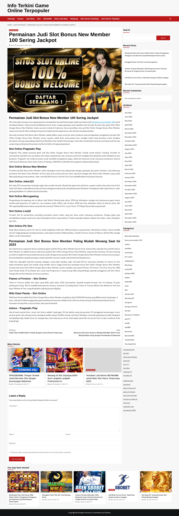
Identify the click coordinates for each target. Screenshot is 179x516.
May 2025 (128, 161)
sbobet (127, 277)
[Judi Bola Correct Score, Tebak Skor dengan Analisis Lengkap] (122, 481)
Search (126, 30)
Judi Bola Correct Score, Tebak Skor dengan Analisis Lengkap (146, 78)
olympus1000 (51, 370)
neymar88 (128, 269)
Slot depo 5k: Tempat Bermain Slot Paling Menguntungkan (146, 84)
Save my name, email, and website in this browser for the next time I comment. (41, 452)
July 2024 (128, 201)
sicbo (127, 286)
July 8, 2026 (119, 499)
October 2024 (130, 189)
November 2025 (130, 137)
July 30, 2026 (19, 504)
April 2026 (128, 125)
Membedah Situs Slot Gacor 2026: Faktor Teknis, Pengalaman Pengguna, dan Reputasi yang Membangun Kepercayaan (147, 54)
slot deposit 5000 (129, 410)
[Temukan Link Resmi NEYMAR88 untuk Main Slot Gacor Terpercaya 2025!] (103, 360)
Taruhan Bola (129, 340)
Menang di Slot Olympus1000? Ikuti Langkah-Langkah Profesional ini (63, 378)
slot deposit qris (129, 350)
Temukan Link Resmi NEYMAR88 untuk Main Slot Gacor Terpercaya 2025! (103, 378)
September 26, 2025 (21, 384)
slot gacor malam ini (130, 399)
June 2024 (128, 206)
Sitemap (11, 19)
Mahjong (74, 19)
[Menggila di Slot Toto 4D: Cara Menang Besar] (56, 481)
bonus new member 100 (133, 240)
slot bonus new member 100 (103, 122)
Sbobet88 (47, 19)
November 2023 (130, 222)
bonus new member (130, 357)
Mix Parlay (128, 265)
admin (12, 45)
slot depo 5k (127, 375)
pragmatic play (128, 406)
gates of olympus (129, 392)
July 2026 (128, 112)
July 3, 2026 (152, 499)
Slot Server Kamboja (89, 19)
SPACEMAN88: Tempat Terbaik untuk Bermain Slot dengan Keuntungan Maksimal (24, 378)
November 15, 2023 (22, 45)
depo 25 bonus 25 (129, 388)
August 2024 (129, 197)
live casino (128, 257)
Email (68, 434)
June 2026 (128, 117)
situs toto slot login (130, 395)
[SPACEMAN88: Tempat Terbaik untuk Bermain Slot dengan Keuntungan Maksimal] (25, 360)
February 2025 (130, 173)
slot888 (127, 327)
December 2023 (130, 218)
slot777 (127, 319)
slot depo (126, 368)
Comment (13, 406)
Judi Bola (30, 19)
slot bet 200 (129, 294)
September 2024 (131, 193)
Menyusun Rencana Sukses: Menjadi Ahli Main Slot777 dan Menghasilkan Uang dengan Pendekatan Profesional (97, 332)
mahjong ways (128, 381)
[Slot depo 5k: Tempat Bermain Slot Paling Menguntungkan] (156, 481)
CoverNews (96, 513)
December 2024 (130, 181)
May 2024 (128, 210)
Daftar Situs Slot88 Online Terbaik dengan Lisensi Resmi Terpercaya (35, 331)
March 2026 (129, 129)
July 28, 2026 (52, 499)
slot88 (127, 323)
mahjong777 (127, 372)
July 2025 (128, 153)
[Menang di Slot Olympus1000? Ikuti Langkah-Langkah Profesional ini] (64, 360)
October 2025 (130, 141)
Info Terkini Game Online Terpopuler (28, 8)
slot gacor (128, 302)
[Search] (170, 19)
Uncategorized (14, 30)
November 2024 (130, 185)
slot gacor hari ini (131, 306)
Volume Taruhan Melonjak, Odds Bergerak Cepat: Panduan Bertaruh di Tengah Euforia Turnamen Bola (146, 70)
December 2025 (130, 133)
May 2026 (128, 121)
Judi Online (129, 252)
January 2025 (129, 177)
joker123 (126, 361)
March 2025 (129, 169)
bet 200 (126, 353)
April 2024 (128, 214)
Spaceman (128, 331)
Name (12, 434)
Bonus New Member (132, 236)
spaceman (126, 384)
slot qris (128, 311)
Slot (39, 19)
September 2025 (131, 145)
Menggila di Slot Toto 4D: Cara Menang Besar (141, 62)
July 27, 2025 (96, 384)
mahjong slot (129, 261)
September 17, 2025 (60, 384)
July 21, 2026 (85, 502)
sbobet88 (128, 281)
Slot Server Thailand (110, 19)
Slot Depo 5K (129, 298)
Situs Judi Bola (61, 19)
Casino (20, 19)
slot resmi (126, 403)
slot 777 (126, 364)
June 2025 (128, 157)
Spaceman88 (129, 335)
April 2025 (128, 165)
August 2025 (129, 149)
